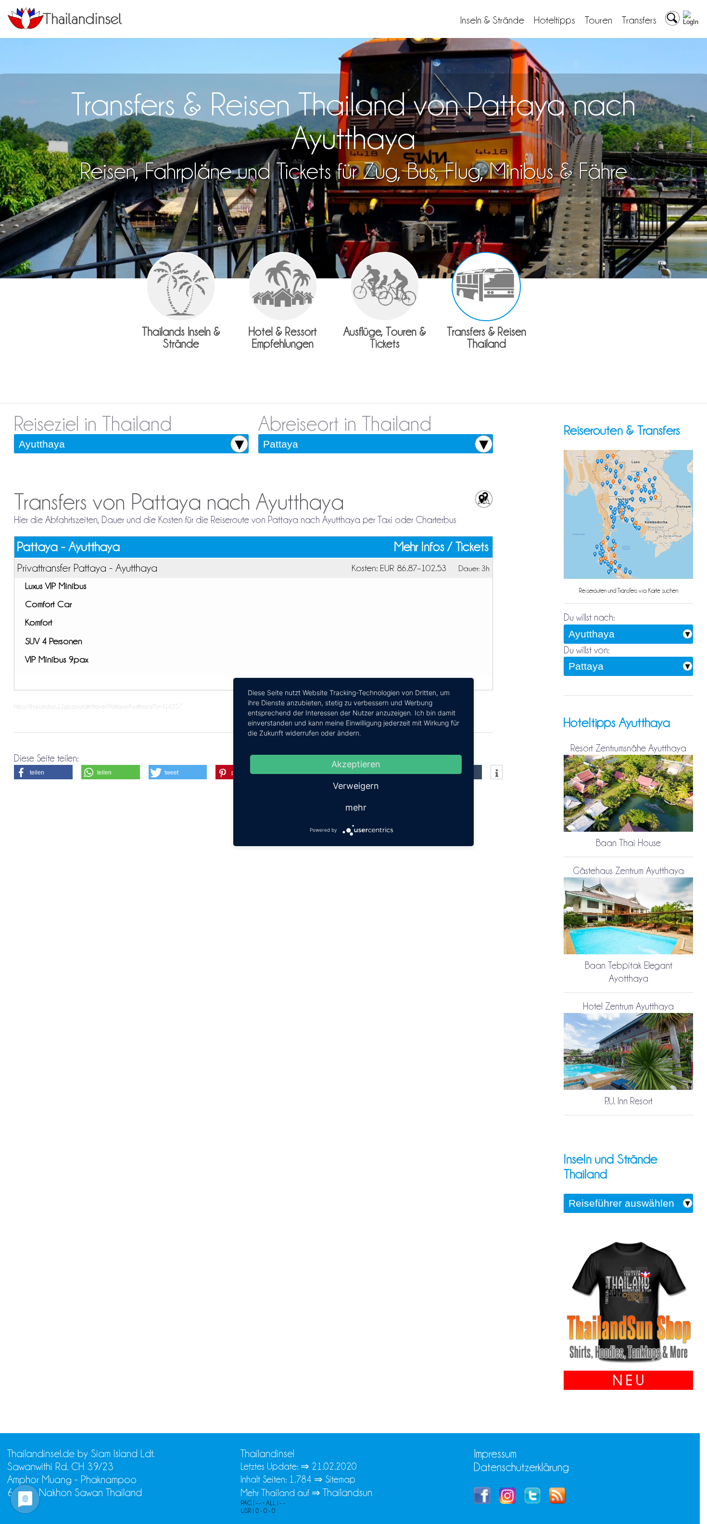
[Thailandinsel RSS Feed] (557, 1500)
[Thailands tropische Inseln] (65, 26)
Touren (598, 20)
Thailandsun (347, 1492)
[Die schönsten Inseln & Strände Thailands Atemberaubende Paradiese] (180, 286)
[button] (43, 772)
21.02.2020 (334, 1466)
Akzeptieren (355, 764)
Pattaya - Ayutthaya (68, 546)
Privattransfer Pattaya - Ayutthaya (87, 568)
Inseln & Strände (492, 20)
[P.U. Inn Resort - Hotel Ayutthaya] (628, 1088)
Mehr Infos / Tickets (441, 546)
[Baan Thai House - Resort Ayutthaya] (628, 830)
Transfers (639, 20)
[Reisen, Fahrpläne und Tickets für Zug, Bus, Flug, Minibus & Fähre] (486, 286)
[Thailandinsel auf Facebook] (482, 1500)
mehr (355, 807)
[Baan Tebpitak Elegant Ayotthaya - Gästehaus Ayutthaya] (628, 952)
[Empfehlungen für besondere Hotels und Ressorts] (282, 286)
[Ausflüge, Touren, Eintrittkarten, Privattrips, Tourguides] (384, 286)
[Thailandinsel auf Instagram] (507, 1500)
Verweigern (356, 786)
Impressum (495, 1454)
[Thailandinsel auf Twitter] (532, 1500)
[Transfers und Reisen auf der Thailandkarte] (628, 576)
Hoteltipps (554, 20)
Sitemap (340, 1479)
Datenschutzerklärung (521, 1467)
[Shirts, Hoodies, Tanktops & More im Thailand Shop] (628, 1364)
